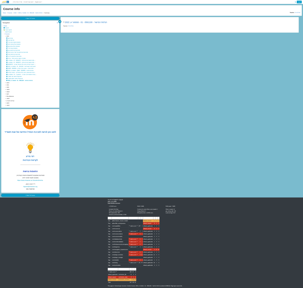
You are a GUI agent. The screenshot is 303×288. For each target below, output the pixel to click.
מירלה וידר (70, 26)
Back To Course (31, 18)
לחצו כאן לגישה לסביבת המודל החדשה (38, 132)
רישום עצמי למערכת (29, 2)
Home (4, 13)
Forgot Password (296, 14)
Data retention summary (114, 203)
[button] (295, 1)
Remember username (282, 14)
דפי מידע (30, 156)
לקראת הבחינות (30, 160)
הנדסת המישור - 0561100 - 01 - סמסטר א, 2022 (30, 13)
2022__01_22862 (112, 201)
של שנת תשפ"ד (12, 132)
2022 (15, 13)
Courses (10, 13)
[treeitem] (30, 26)
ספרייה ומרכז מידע (17, 2)
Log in (299, 2)
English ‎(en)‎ (38, 2)
